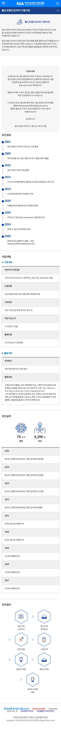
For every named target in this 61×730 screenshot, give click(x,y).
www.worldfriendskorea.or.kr (34, 106)
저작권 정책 (53, 709)
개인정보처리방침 (38, 709)
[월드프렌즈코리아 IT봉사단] (30, 10)
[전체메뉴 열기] (3, 3)
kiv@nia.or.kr (30, 112)
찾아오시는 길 (12, 711)
